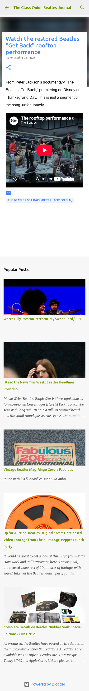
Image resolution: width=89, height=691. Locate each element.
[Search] (82, 7)
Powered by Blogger (47, 684)
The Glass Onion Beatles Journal (42, 7)
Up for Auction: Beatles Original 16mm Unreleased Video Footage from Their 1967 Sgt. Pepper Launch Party (44, 540)
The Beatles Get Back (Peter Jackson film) (40, 200)
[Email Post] (8, 194)
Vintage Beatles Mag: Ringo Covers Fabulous (38, 470)
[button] (8, 68)
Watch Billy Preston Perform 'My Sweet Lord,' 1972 (43, 319)
